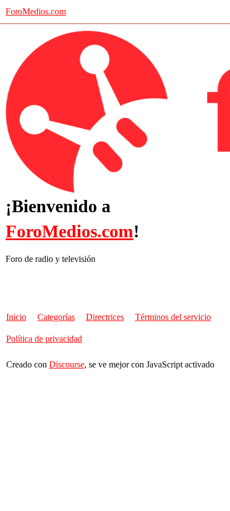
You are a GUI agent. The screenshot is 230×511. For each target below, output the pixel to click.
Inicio (16, 317)
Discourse (66, 364)
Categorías (56, 317)
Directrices (105, 317)
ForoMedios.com (36, 11)
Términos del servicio (173, 317)
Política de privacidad (44, 338)
